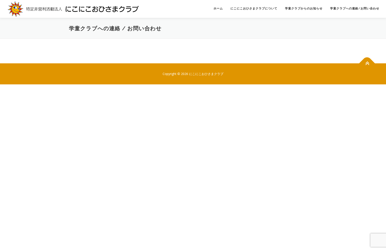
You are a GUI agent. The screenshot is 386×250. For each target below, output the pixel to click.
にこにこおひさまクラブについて (254, 8)
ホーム (218, 8)
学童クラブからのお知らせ (304, 8)
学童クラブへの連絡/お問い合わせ (354, 8)
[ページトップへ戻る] (367, 63)
